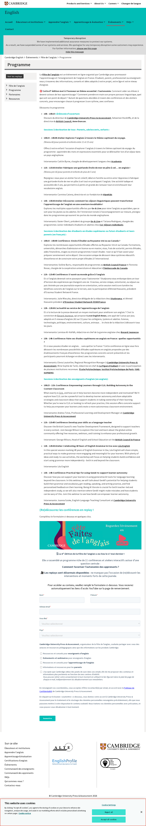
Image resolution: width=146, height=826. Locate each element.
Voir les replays (14, 76)
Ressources (14, 98)
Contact (9, 29)
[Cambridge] (16, 4)
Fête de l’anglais (50, 74)
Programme (15, 90)
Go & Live (95, 221)
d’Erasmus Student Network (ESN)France (84, 301)
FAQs (128, 22)
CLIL (61, 392)
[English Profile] (64, 769)
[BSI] (110, 774)
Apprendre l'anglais (58, 22)
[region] (73, 812)
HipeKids (107, 194)
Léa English (124, 445)
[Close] (141, 812)
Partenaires (14, 94)
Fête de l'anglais (17, 85)
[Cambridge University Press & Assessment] (120, 755)
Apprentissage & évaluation (88, 22)
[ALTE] (62, 756)
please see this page (87, 48)
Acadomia (116, 161)
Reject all (109, 812)
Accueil (9, 22)
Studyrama (116, 298)
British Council (63, 121)
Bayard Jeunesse (65, 315)
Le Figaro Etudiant (108, 365)
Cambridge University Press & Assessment (89, 117)
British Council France (115, 264)
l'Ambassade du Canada (115, 268)
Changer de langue (131, 3)
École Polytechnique (90, 369)
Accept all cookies (108, 819)
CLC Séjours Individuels (111, 224)
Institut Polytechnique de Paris (118, 369)
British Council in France (127, 439)
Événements (114, 22)
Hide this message (75, 51)
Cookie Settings (109, 805)
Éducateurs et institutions (29, 22)
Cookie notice (25, 813)
